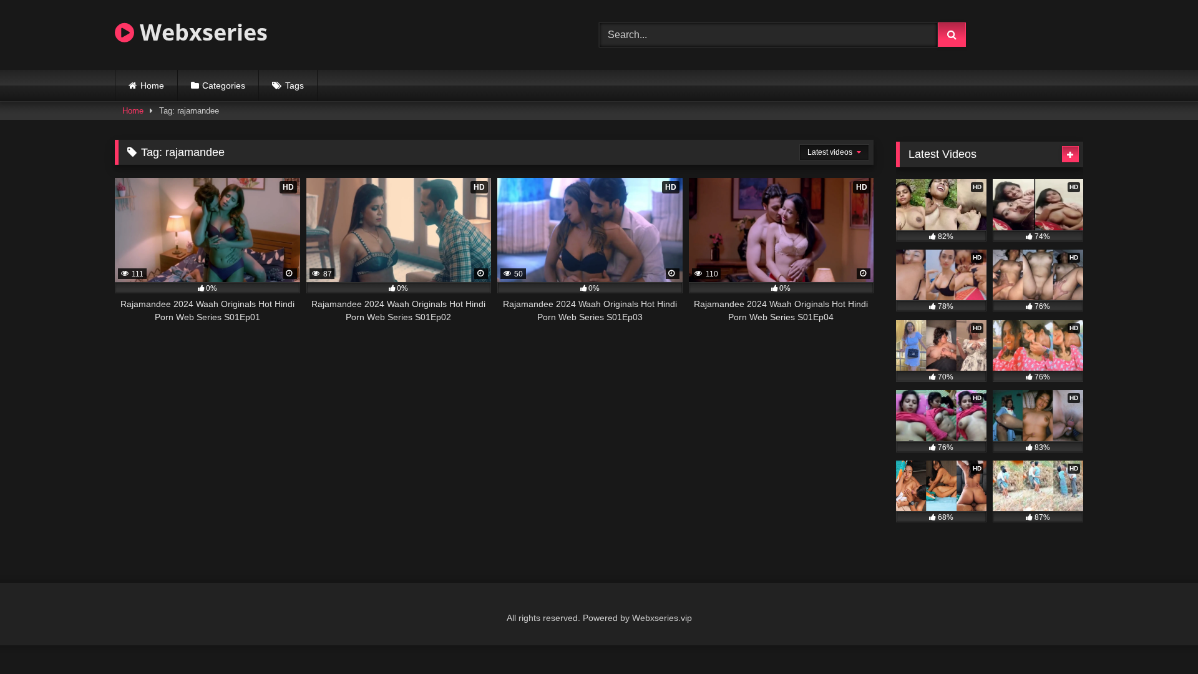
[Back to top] (1159, 637)
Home (152, 85)
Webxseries (201, 32)
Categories (223, 85)
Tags (294, 85)
